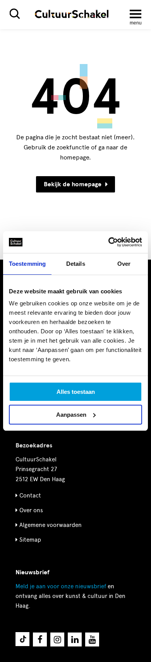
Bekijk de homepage (72, 184)
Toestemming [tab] (27, 263)
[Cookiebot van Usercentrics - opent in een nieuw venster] (108, 242)
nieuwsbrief (60, 586)
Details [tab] (75, 263)
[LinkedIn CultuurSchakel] (75, 639)
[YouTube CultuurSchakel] (92, 639)
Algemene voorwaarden (50, 525)
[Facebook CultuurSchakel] (40, 639)
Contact (30, 495)
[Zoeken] (15, 14)
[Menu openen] (135, 14)
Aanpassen (71, 414)
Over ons (31, 510)
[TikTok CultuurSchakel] (22, 639)
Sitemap (30, 539)
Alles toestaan (76, 391)
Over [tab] (123, 263)
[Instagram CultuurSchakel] (57, 639)
